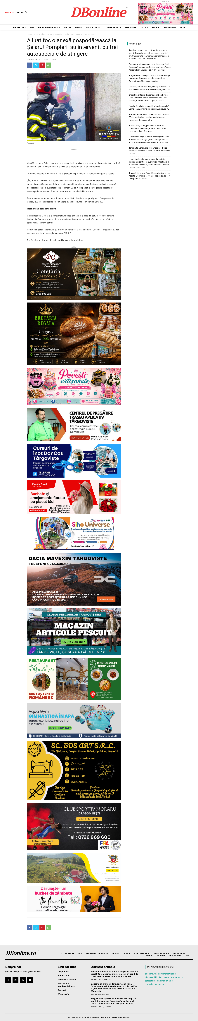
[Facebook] (29, 65)
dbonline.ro (150, 973)
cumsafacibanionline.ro (156, 984)
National (94, 980)
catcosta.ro (150, 980)
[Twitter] (36, 65)
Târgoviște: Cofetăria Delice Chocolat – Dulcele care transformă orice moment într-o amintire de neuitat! (149, 151)
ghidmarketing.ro (165, 980)
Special (94, 994)
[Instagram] (15, 980)
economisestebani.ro (174, 977)
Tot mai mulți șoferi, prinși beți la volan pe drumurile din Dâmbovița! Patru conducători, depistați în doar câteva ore (147, 128)
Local (36, 34)
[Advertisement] (73, 155)
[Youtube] (30, 980)
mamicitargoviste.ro (167, 973)
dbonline (37, 59)
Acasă (29, 34)
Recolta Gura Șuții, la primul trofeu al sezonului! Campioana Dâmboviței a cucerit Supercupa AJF (149, 107)
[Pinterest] (42, 65)
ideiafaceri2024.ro (153, 977)
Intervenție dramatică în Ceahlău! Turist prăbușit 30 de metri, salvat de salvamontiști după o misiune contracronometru (149, 117)
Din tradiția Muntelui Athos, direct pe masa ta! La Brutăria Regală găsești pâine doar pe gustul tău (149, 88)
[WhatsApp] (48, 65)
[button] (22, 12)
